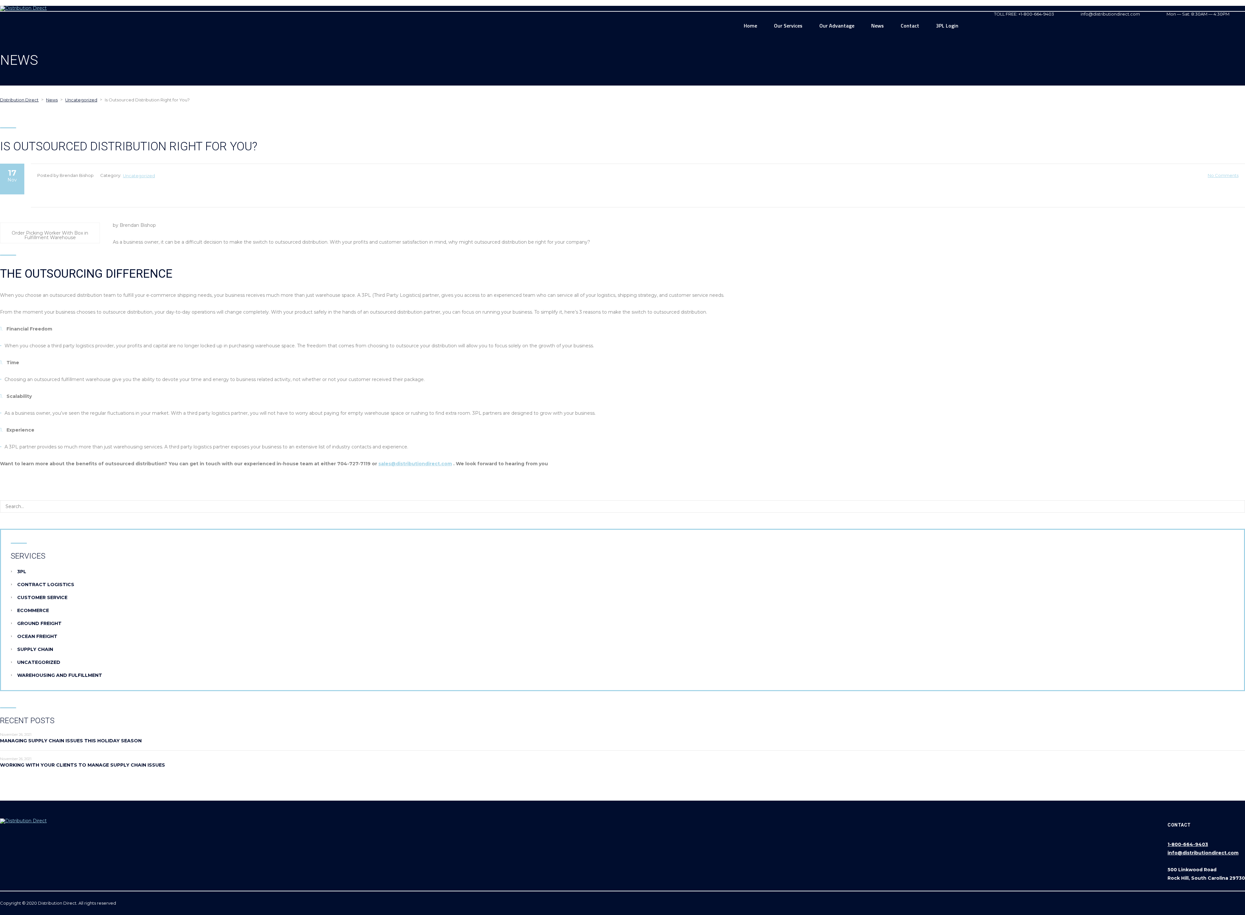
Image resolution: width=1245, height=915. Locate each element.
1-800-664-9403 (1188, 844)
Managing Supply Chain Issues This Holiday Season (71, 741)
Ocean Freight (37, 636)
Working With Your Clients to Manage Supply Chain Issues (82, 765)
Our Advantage (836, 25)
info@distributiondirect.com (1203, 853)
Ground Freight (39, 623)
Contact (910, 25)
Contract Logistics (45, 584)
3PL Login (947, 25)
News (877, 25)
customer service (42, 597)
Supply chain (35, 649)
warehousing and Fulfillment (59, 675)
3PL (21, 571)
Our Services (788, 25)
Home (750, 25)
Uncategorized (139, 175)
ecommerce (33, 610)
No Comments (1223, 175)
